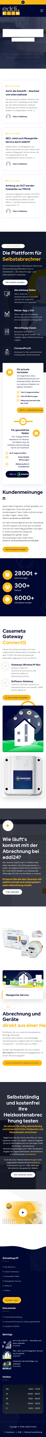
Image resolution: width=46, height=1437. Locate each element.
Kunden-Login (11, 1300)
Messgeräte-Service (13, 1281)
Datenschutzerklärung (33, 1432)
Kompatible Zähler (12, 1276)
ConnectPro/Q (22, 348)
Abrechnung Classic (25, 327)
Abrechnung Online (25, 290)
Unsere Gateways (12, 1272)
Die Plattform (10, 1267)
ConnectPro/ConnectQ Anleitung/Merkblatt (22, 1322)
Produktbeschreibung (13, 1317)
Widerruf (8, 1286)
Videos (7, 1290)
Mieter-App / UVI (24, 310)
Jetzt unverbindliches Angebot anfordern (22, 1063)
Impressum (10, 1432)
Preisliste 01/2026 (12, 1326)
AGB (19, 1432)
